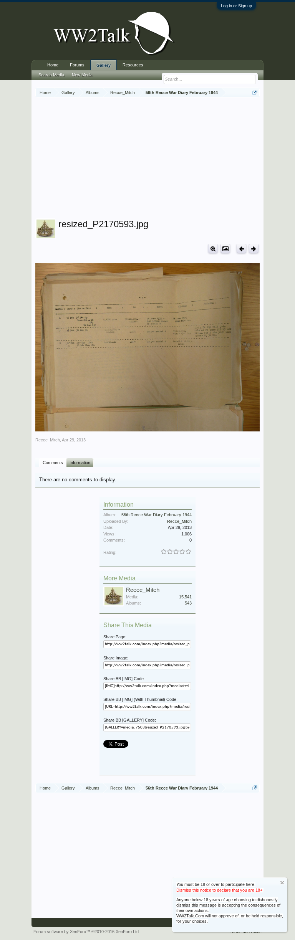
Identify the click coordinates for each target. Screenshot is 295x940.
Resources (133, 65)
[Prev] (241, 248)
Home (52, 65)
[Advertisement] (165, 159)
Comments (53, 462)
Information (80, 462)
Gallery (103, 65)
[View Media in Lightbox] (225, 248)
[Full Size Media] (213, 248)
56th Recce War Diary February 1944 (156, 514)
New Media (82, 75)
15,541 (185, 597)
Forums (77, 65)
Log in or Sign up (236, 5)
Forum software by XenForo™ (86, 931)
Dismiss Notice (282, 882)
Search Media (51, 75)
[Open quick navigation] (254, 92)
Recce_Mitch (47, 440)
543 (188, 603)
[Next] (254, 248)
